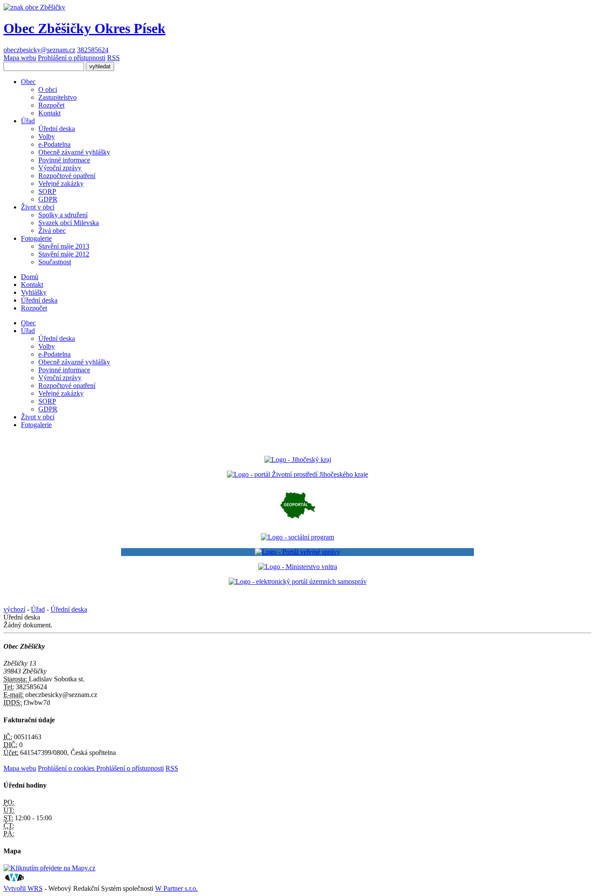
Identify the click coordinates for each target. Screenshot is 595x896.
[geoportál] (298, 522)
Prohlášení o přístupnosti (71, 57)
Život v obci (37, 207)
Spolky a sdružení (63, 215)
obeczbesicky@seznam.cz (39, 50)
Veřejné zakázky (61, 183)
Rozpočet (51, 105)
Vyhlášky (34, 292)
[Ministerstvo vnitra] (297, 566)
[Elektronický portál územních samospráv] (298, 581)
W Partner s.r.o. (176, 888)
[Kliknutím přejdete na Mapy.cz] (49, 868)
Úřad (28, 121)
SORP (47, 191)
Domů (29, 276)
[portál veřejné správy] (297, 552)
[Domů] (34, 7)
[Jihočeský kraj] (297, 459)
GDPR (47, 199)
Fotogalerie (36, 238)
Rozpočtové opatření (66, 175)
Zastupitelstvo (57, 97)
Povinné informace (64, 160)
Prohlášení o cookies (67, 768)
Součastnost (54, 262)
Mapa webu (19, 57)
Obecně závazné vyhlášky (74, 152)
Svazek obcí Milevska (68, 222)
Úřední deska (56, 128)
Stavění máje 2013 (63, 246)
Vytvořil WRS (23, 888)
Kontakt (49, 113)
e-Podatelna (54, 144)
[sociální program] (297, 537)
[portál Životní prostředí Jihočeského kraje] (297, 474)
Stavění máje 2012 (63, 254)
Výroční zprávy (59, 168)
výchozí (14, 609)
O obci (47, 89)
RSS (113, 57)
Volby (46, 136)
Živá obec (52, 230)
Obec (28, 81)
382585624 (92, 50)
